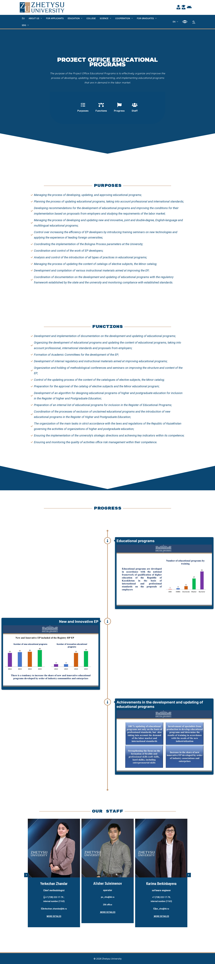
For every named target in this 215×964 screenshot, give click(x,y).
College (91, 18)
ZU (23, 18)
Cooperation (122, 18)
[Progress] (119, 108)
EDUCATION (74, 18)
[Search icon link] (193, 21)
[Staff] (134, 108)
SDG (24, 25)
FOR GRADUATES (145, 18)
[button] (26, 875)
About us (34, 18)
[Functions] (101, 108)
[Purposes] (83, 108)
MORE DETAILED (107, 912)
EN (174, 21)
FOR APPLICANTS (55, 18)
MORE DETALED (54, 916)
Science (104, 18)
